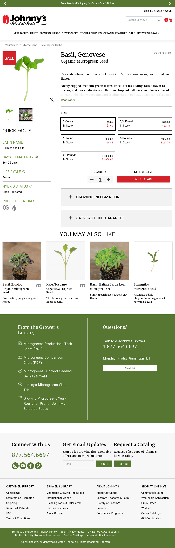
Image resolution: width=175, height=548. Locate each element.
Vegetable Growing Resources (65, 492)
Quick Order (148, 503)
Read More (68, 100)
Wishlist (146, 508)
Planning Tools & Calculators (64, 503)
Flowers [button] (45, 33)
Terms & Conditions (18, 518)
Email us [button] (130, 368)
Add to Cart (143, 179)
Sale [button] (132, 33)
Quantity (100, 171)
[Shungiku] (153, 261)
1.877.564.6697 (120, 346)
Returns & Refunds (17, 508)
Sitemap (105, 542)
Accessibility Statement (101, 535)
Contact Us (13, 492)
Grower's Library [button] (148, 33)
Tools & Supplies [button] (91, 33)
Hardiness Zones (57, 508)
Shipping (11, 503)
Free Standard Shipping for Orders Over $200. (86, 3)
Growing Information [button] (98, 197)
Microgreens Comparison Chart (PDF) (43, 360)
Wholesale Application (155, 498)
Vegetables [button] (21, 33)
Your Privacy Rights (72, 531)
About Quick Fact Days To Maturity (36, 157)
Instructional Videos (59, 498)
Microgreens (30, 45)
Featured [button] (121, 33)
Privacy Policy (48, 531)
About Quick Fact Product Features (38, 201)
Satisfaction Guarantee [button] (100, 218)
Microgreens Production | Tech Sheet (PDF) (48, 346)
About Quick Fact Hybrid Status (30, 186)
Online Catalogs (151, 513)
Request (123, 464)
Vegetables (11, 45)
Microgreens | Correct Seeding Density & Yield (48, 373)
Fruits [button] (34, 33)
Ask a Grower (55, 513)
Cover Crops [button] (70, 33)
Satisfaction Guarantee (20, 498)
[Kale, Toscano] (65, 261)
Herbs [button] (56, 33)
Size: (64, 112)
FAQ (8, 513)
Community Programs (110, 513)
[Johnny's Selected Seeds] (24, 20)
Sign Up (104, 464)
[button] (5, 3)
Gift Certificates (151, 518)
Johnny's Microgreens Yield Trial (45, 387)
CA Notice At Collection (102, 531)
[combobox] (144, 19)
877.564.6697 (30, 454)
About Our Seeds (107, 492)
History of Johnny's (108, 503)
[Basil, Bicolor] (22, 261)
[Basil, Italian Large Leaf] (109, 261)
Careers (101, 508)
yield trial (78, 94)
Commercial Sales (152, 492)
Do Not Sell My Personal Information (37, 535)
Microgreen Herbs (52, 45)
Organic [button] (108, 33)
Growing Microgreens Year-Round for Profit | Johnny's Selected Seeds (45, 403)
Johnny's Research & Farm (113, 498)
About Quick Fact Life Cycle (23, 171)
